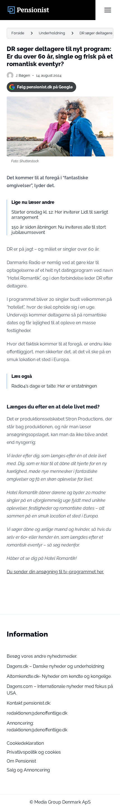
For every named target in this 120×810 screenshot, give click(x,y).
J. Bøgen (23, 75)
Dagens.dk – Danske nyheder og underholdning (55, 666)
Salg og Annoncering (28, 770)
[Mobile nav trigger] (107, 10)
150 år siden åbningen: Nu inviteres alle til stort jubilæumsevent (58, 229)
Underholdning (52, 33)
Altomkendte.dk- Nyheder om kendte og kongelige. (59, 676)
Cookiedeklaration (25, 743)
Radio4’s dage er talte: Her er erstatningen (54, 386)
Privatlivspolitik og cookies (34, 752)
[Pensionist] (51, 10)
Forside (17, 33)
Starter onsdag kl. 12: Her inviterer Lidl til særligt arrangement (59, 214)
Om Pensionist (21, 761)
